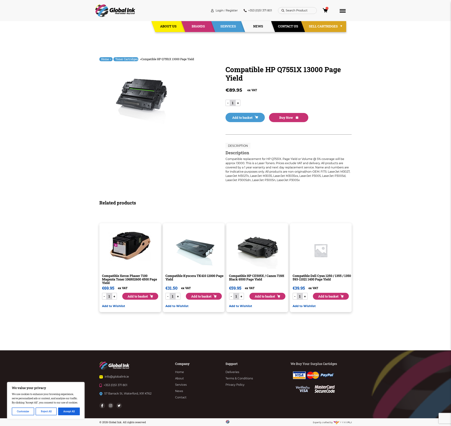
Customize (23, 411)
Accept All (69, 411)
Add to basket (242, 117)
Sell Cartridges (323, 26)
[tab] (238, 146)
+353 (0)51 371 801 (260, 10)
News (258, 26)
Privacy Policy (235, 384)
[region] (46, 400)
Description (238, 145)
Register (232, 10)
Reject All (46, 411)
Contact (181, 397)
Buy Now (286, 117)
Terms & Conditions (239, 378)
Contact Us (288, 26)
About (179, 378)
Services (228, 26)
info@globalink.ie (117, 376)
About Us (168, 26)
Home (106, 59)
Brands (198, 26)
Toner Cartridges (126, 59)
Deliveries (232, 372)
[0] (328, 11)
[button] (113, 306)
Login (220, 10)
